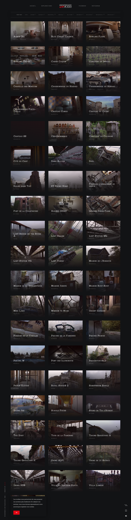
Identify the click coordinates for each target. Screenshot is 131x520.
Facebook (82, 6)
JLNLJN (5, 484)
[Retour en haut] (126, 499)
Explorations (46, 6)
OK (16, 512)
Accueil (33, 6)
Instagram (96, 6)
